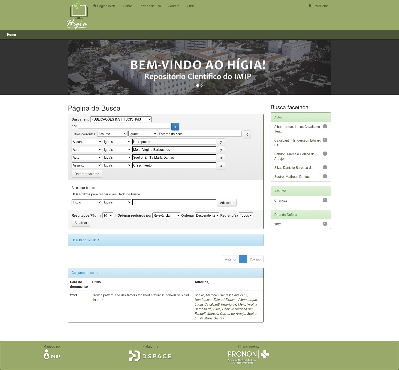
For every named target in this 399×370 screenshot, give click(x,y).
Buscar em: (80, 119)
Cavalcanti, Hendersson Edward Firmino (221, 297)
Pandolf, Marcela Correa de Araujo (220, 313)
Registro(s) (229, 215)
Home (11, 34)
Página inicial (106, 5)
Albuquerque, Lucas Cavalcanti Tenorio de (226, 301)
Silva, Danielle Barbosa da (232, 308)
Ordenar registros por (134, 215)
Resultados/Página (86, 215)
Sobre (127, 5)
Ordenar (187, 215)
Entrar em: (320, 5)
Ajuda (190, 5)
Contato (173, 5)
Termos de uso (150, 5)
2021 (278, 224)
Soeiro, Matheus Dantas (212, 295)
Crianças (280, 200)
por (74, 126)
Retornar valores (87, 173)
